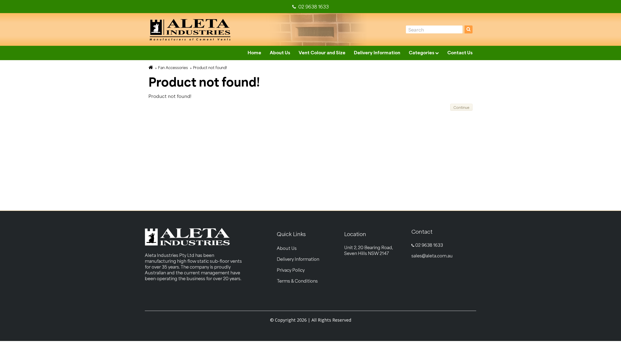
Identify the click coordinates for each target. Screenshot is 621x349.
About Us (280, 52)
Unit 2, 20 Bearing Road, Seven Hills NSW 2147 (368, 250)
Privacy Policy (291, 270)
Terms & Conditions (297, 281)
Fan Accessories (173, 67)
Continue (461, 107)
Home (254, 52)
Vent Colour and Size (322, 52)
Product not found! (210, 67)
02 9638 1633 (428, 245)
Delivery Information (377, 52)
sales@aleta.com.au (432, 255)
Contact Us (460, 52)
